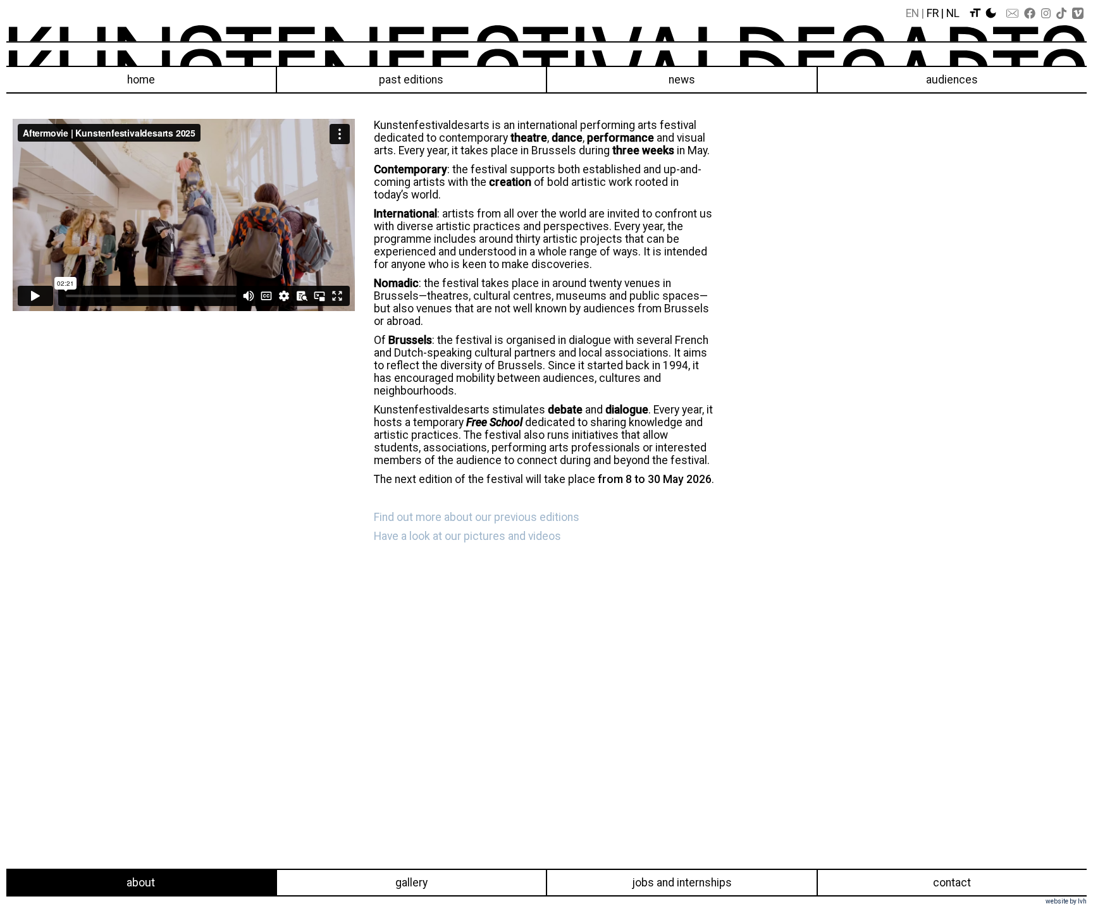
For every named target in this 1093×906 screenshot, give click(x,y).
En (912, 13)
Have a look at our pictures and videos (467, 536)
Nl (953, 13)
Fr (933, 13)
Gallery (411, 882)
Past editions (411, 79)
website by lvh (1066, 901)
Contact (952, 882)
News (682, 79)
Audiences (952, 79)
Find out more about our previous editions (476, 517)
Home (141, 79)
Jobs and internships (682, 882)
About (141, 882)
